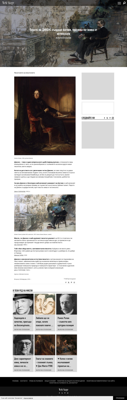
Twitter (68, 282)
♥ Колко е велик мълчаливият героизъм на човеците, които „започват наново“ (66, 366)
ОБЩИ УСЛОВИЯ (50, 381)
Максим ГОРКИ (18, 255)
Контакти (23, 381)
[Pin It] (71, 282)
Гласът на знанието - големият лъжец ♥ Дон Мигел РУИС (44, 362)
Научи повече (28, 398)
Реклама (15, 381)
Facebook (65, 282)
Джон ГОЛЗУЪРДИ (19, 191)
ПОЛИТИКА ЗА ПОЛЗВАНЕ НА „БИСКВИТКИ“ (63, 383)
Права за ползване (36, 381)
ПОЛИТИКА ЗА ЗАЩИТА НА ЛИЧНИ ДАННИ (71, 381)
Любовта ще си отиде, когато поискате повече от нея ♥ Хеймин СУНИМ (44, 325)
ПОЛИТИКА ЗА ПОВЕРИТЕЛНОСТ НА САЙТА (101, 381)
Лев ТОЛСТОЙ (18, 245)
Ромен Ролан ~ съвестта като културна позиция (66, 321)
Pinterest (65, 393)
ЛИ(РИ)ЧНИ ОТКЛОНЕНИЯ (63, 38)
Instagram (74, 282)
